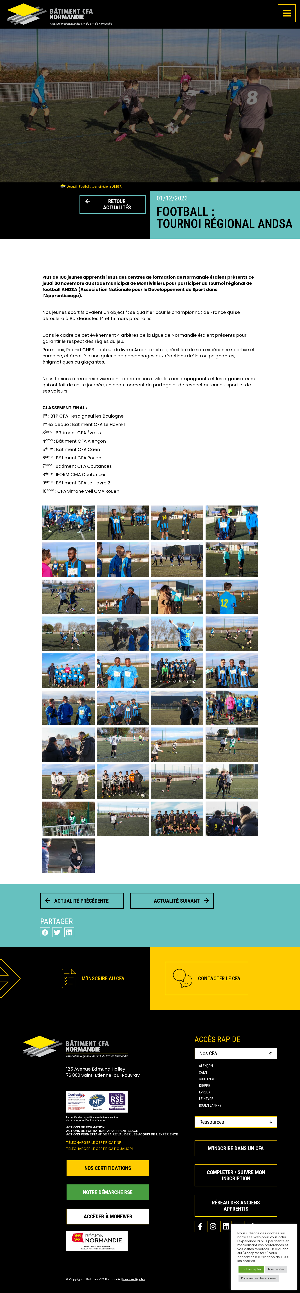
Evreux (204, 1092)
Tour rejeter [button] (276, 1269)
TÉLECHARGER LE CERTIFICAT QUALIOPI (99, 1148)
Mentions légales (133, 1279)
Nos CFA (208, 1053)
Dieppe (204, 1086)
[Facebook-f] (200, 1226)
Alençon (206, 1066)
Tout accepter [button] (251, 1269)
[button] (45, 932)
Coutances (208, 1079)
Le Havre (206, 1099)
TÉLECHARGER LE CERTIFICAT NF (93, 1142)
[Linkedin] (225, 1226)
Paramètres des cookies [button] (259, 1278)
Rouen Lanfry (210, 1105)
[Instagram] (213, 1226)
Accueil (72, 187)
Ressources (211, 1122)
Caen (203, 1072)
